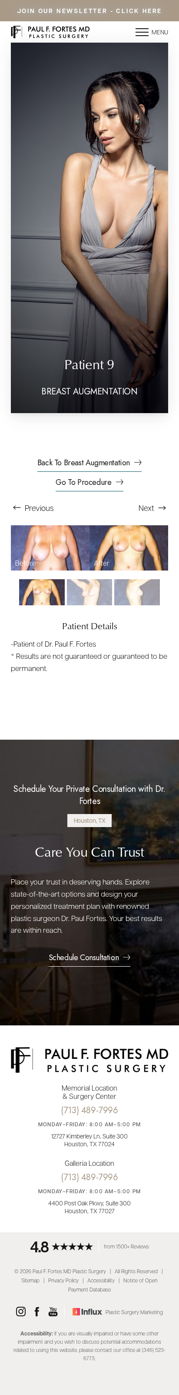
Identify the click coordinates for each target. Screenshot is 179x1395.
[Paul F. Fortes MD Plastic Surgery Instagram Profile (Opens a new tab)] (21, 1312)
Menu (160, 32)
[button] (142, 32)
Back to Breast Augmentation (83, 463)
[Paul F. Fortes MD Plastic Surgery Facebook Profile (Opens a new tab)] (37, 1312)
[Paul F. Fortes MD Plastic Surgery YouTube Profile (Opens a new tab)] (53, 1312)
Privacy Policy (63, 1280)
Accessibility (101, 1280)
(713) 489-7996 (89, 1110)
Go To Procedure (83, 483)
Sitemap (30, 1280)
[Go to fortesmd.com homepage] (50, 32)
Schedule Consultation (84, 958)
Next (147, 508)
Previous (38, 508)
